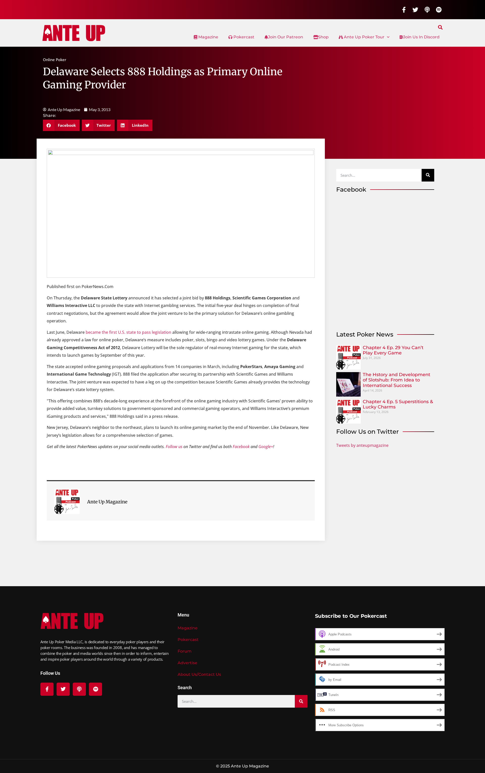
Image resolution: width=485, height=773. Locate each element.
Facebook (241, 446)
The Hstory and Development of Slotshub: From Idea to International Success (396, 380)
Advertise (187, 662)
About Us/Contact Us (199, 674)
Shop (323, 37)
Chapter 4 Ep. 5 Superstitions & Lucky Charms (398, 404)
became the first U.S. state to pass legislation (128, 332)
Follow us (174, 446)
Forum (184, 651)
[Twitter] (415, 9)
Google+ (265, 446)
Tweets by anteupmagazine (362, 445)
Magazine (207, 37)
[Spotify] (439, 9)
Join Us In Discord (421, 37)
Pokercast (243, 37)
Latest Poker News (364, 334)
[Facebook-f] (404, 9)
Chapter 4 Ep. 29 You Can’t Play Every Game (393, 350)
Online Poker (54, 59)
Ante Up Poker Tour (363, 37)
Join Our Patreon (285, 37)
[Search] (428, 175)
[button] (440, 27)
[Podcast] (427, 9)
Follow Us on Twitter (367, 431)
